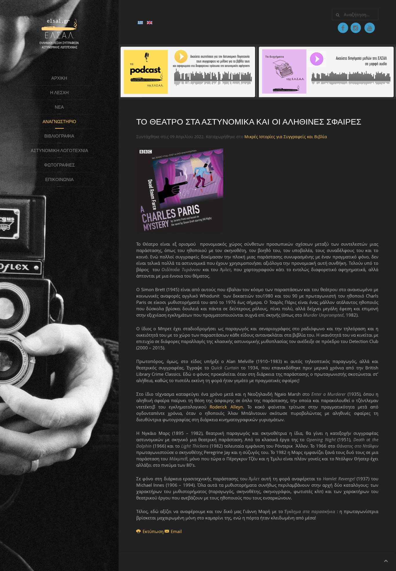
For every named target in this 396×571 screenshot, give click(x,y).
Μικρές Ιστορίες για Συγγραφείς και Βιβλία (285, 136)
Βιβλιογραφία (59, 136)
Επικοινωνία (59, 179)
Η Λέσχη (59, 92)
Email (176, 531)
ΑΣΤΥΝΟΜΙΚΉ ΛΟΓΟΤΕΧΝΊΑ (59, 150)
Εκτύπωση (153, 531)
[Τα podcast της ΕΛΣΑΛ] (188, 71)
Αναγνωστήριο (59, 121)
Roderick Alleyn (226, 407)
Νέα (59, 107)
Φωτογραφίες (59, 165)
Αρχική (59, 78)
